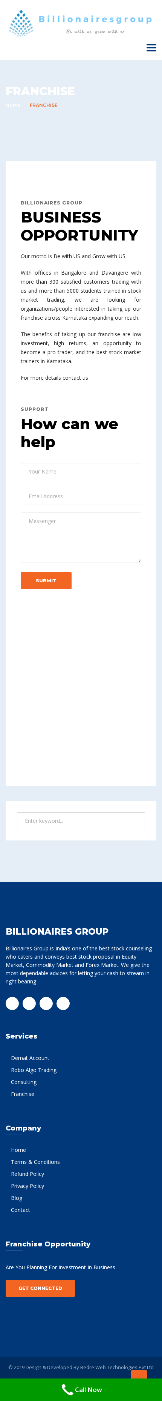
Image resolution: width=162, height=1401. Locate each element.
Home (13, 105)
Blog (16, 1197)
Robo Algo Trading (34, 1069)
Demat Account (30, 1057)
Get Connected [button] (40, 1288)
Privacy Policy (27, 1185)
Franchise (22, 1093)
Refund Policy (27, 1173)
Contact (20, 1209)
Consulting (24, 1081)
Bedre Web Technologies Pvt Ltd (117, 1367)
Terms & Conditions (35, 1161)
